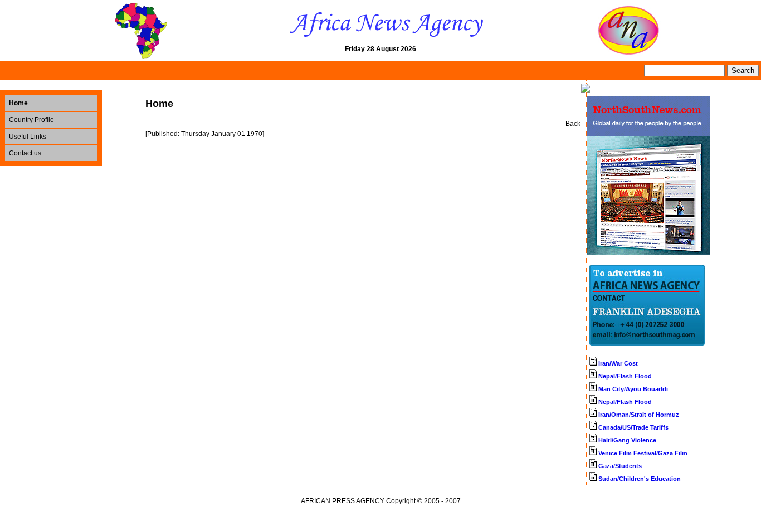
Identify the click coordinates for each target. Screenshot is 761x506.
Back (572, 124)
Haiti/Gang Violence (627, 440)
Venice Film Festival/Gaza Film (642, 453)
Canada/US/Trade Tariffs (633, 427)
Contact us (25, 153)
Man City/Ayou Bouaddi (633, 389)
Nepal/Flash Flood (625, 376)
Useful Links (27, 136)
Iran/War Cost (618, 363)
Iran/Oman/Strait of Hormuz (638, 414)
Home (18, 103)
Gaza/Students (620, 466)
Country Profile (31, 120)
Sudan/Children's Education (639, 478)
